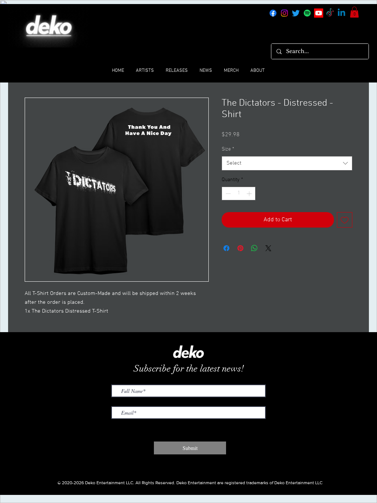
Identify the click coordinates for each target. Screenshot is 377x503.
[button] (354, 12)
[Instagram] (284, 13)
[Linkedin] (341, 13)
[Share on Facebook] (226, 248)
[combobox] (287, 163)
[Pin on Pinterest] (240, 248)
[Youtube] (318, 13)
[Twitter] (295, 13)
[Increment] (249, 193)
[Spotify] (307, 13)
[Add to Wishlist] (344, 220)
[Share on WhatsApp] (254, 248)
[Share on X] (268, 248)
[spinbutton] (238, 193)
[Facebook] (273, 13)
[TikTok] (330, 13)
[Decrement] (227, 193)
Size (228, 149)
